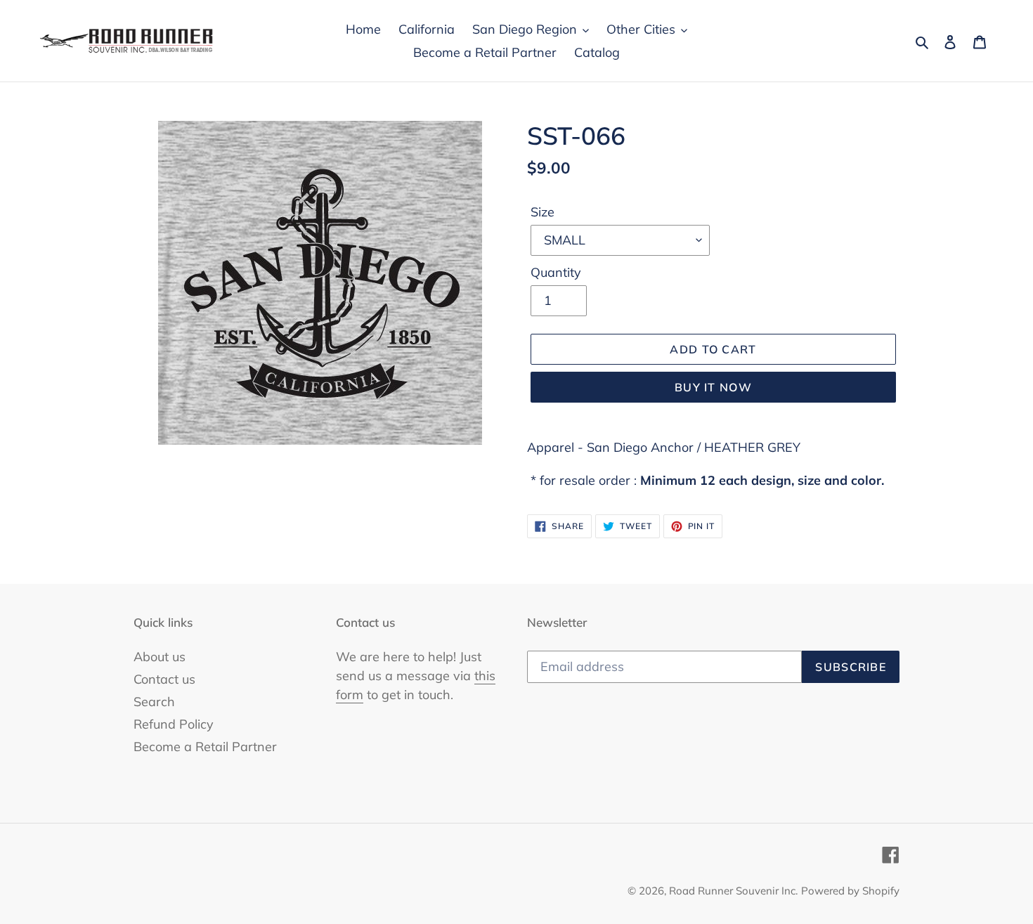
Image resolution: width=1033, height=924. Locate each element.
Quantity (556, 272)
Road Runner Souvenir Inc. (733, 890)
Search (154, 702)
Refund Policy (174, 724)
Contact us (164, 679)
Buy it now (713, 387)
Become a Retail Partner (205, 746)
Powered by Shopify (850, 890)
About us (160, 657)
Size (542, 212)
